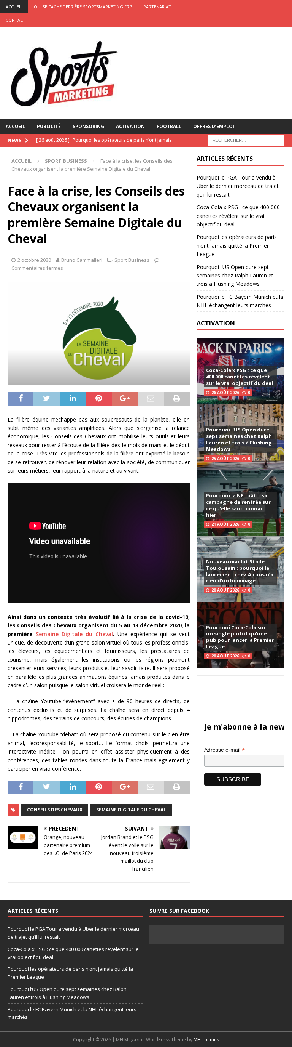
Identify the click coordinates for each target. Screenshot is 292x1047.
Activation (130, 126)
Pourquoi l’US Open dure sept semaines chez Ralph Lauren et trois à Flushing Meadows (235, 275)
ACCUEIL (14, 7)
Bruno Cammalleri (81, 260)
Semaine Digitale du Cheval (74, 634)
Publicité (49, 126)
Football (169, 126)
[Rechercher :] (246, 139)
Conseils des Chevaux (55, 809)
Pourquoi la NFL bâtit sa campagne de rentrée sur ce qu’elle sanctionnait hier (238, 505)
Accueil (15, 126)
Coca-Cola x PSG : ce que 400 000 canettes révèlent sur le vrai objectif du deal (238, 216)
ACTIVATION (216, 323)
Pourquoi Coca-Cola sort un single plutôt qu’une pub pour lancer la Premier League (240, 637)
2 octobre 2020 (34, 260)
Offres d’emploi (213, 126)
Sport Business (131, 260)
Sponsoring (88, 126)
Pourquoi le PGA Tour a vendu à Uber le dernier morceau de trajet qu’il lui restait (238, 186)
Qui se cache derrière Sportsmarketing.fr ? (83, 7)
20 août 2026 (225, 590)
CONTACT (15, 20)
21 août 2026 (225, 524)
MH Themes (206, 1039)
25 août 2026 (225, 458)
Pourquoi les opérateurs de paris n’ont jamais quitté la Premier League (237, 245)
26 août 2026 (225, 392)
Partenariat (157, 7)
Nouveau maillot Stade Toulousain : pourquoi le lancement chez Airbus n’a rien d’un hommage (239, 571)
